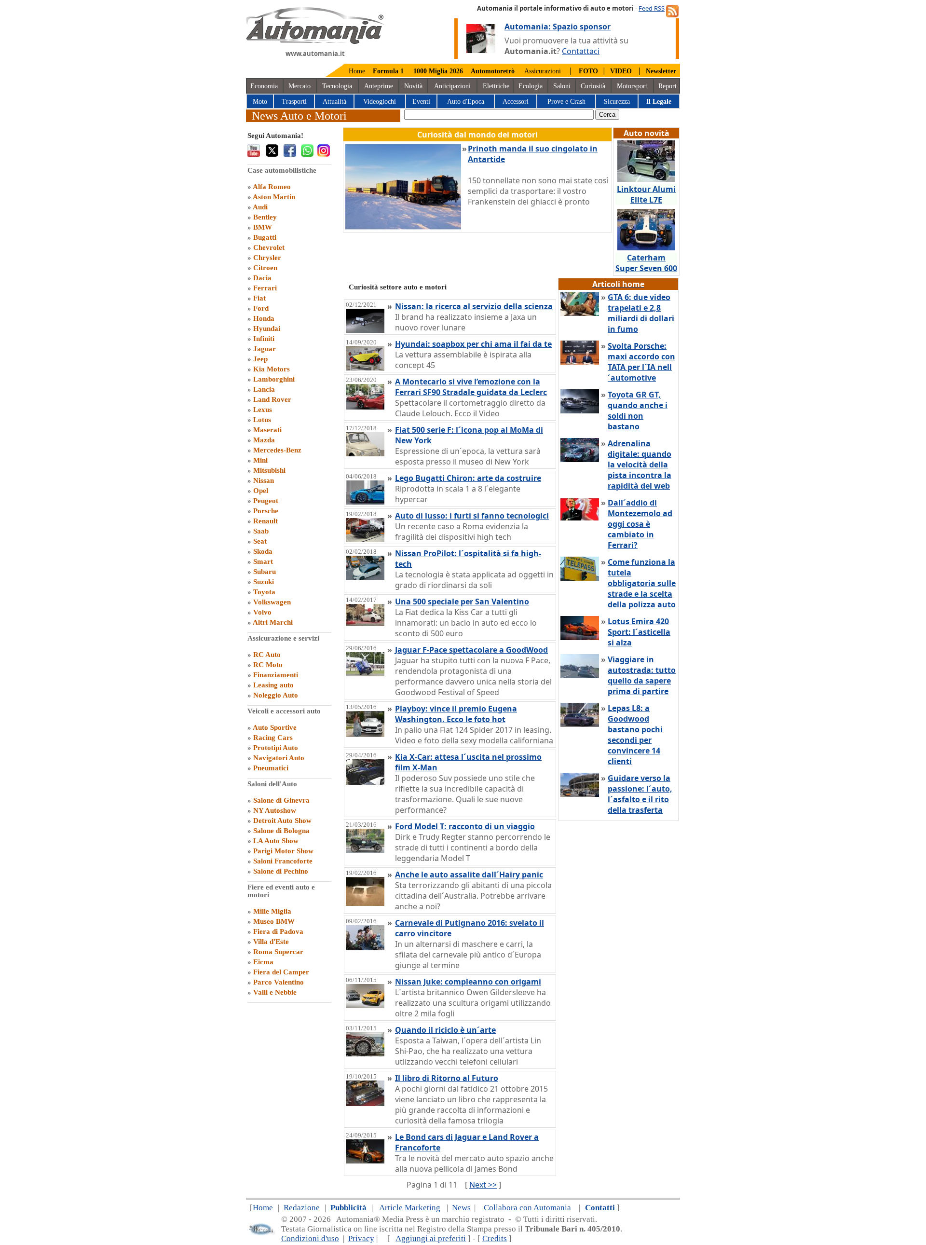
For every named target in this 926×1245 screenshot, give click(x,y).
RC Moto (268, 665)
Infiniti (263, 338)
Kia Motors (271, 369)
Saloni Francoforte (283, 861)
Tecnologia (337, 86)
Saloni (562, 86)
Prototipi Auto (275, 748)
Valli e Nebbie (275, 992)
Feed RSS (652, 8)
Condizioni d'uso (310, 1238)
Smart (263, 561)
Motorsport (632, 86)
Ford (261, 308)
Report (667, 86)
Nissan (263, 480)
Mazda (264, 440)
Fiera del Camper (281, 972)
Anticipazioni (452, 86)
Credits (494, 1238)
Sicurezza (617, 101)
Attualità (334, 101)
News (461, 1207)
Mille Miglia (272, 911)
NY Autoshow (274, 810)
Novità (413, 86)
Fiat (259, 298)
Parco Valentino (278, 982)
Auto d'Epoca (465, 101)
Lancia (264, 389)
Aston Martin (274, 197)
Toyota (264, 592)
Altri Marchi (273, 622)
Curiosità (593, 86)
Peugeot (265, 501)
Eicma (263, 962)
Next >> (483, 1184)
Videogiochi (379, 101)
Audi (260, 207)
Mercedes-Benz (277, 450)
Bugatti (264, 237)
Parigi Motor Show (283, 851)
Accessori (516, 101)
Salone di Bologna (281, 831)
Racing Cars (273, 737)
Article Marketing (409, 1207)
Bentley (265, 217)
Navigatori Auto (278, 758)
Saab (261, 531)
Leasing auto (273, 685)
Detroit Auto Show (282, 820)
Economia (264, 86)
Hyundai (266, 328)
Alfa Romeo (272, 187)
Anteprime (378, 86)
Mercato (299, 86)
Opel (260, 490)
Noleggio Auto (275, 695)
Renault (265, 521)
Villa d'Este (271, 941)
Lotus (262, 420)
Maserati (267, 430)
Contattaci (580, 51)
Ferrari (265, 288)
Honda (263, 318)
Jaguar (264, 349)
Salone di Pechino (280, 871)
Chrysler (267, 257)
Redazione (302, 1207)
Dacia (262, 278)
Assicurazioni (542, 71)
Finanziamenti (275, 675)
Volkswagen (272, 602)
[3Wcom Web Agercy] (261, 1233)
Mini (260, 460)
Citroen (265, 268)
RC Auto (267, 654)
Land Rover (272, 399)
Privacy (361, 1238)
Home (357, 71)
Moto (260, 101)
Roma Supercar (278, 952)
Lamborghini (274, 379)
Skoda (262, 551)
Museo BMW (274, 921)
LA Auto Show (276, 841)
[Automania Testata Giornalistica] (315, 41)
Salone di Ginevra (281, 800)
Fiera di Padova (278, 931)
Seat (260, 541)
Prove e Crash (566, 101)
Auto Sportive (275, 727)
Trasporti (294, 101)
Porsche (265, 511)
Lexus (262, 409)
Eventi (421, 101)
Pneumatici (270, 768)
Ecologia (530, 86)
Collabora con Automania (527, 1207)
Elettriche (496, 86)
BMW (262, 227)
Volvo (262, 612)
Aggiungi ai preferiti (430, 1238)
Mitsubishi (269, 470)
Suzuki (263, 582)
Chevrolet (269, 247)
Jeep (260, 359)
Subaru (264, 571)
